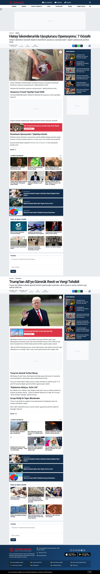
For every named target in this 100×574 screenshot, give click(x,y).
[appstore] (70, 554)
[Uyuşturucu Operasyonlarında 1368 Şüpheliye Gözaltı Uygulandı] (36, 226)
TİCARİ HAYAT (59, 6)
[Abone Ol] (89, 46)
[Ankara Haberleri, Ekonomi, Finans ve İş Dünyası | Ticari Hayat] (16, 2)
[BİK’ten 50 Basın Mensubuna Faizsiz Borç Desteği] (18, 226)
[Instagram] (76, 550)
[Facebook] (71, 550)
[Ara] (90, 2)
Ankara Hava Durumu (37, 562)
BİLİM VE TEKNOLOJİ (36, 6)
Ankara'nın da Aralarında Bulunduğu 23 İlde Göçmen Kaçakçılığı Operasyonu (34, 248)
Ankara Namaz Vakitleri (58, 562)
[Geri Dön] (1, 9)
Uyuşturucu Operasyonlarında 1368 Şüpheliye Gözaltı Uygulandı (36, 232)
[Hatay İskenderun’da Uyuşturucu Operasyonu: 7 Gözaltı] (36, 65)
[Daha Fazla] (81, 46)
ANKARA (24, 6)
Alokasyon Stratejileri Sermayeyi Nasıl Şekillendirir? (18, 498)
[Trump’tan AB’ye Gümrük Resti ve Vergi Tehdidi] (36, 310)
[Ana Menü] (90, 6)
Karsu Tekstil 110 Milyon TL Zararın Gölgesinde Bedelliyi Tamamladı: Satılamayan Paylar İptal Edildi (35, 500)
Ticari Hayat (18, 278)
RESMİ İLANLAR (81, 6)
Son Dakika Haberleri (56, 565)
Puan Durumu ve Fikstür (17, 565)
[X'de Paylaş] (76, 46)
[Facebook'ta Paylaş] (73, 46)
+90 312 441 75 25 (42, 552)
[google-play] (84, 554)
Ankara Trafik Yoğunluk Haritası (79, 562)
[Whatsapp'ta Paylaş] (78, 46)
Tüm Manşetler (35, 565)
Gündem (17, 33)
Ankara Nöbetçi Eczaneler (17, 562)
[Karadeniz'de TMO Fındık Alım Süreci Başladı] (54, 509)
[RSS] (84, 550)
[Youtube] (81, 550)
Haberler (11, 33)
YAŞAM (70, 6)
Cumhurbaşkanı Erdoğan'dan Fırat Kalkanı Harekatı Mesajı (54, 232)
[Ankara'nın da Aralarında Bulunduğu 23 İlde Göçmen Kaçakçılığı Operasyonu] (36, 241)
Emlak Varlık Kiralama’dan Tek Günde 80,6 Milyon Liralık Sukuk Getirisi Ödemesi (35, 517)
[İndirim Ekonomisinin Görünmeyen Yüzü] (54, 491)
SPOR (48, 6)
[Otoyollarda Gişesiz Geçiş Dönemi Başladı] (18, 241)
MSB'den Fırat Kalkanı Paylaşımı (53, 247)
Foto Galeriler (48, 2)
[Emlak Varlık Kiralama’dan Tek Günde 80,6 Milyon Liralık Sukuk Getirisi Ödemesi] (36, 509)
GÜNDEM (14, 6)
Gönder (13, 271)
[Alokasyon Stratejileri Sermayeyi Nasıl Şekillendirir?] (18, 491)
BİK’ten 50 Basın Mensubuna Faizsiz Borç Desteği (17, 232)
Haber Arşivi (75, 565)
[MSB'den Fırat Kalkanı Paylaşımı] (54, 241)
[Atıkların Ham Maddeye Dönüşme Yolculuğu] (18, 509)
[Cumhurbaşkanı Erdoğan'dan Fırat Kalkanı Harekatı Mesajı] (54, 226)
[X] (73, 550)
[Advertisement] (50, 21)
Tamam (89, 571)
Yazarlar (68, 2)
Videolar (59, 2)
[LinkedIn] (79, 550)
